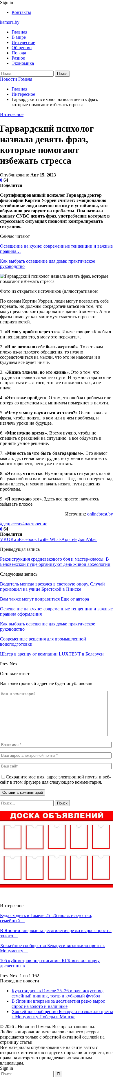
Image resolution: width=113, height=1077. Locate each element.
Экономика (23, 63)
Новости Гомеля (16, 79)
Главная (19, 32)
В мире (19, 37)
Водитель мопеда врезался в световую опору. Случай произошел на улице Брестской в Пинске (52, 586)
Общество (22, 47)
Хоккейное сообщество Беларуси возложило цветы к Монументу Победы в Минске (62, 1014)
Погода (19, 52)
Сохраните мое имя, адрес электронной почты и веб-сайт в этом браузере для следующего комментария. (55, 779)
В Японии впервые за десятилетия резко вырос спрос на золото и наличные (58, 1004)
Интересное (23, 42)
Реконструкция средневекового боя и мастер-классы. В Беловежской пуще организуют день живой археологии (55, 562)
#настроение (34, 523)
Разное (18, 58)
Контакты (21, 12)
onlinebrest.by (100, 513)
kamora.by (9, 22)
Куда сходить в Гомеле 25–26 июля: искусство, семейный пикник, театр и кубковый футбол (58, 993)
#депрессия (11, 523)
